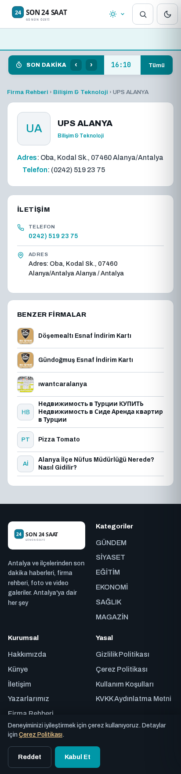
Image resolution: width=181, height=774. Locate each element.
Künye (18, 669)
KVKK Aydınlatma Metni (133, 698)
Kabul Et (77, 756)
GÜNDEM (111, 542)
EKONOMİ (112, 587)
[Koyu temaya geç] (167, 14)
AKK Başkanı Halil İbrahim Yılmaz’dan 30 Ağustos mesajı (122, 65)
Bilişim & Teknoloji (80, 92)
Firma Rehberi (27, 92)
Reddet (29, 756)
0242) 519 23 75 (53, 235)
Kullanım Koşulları (125, 684)
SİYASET (110, 557)
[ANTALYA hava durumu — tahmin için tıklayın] (117, 14)
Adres (27, 157)
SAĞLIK (108, 602)
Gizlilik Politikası (122, 654)
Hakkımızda (27, 654)
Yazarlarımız (28, 698)
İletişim (19, 684)
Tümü (156, 65)
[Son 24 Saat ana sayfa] (52, 14)
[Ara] (142, 14)
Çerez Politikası (122, 669)
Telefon (34, 170)
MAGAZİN (112, 617)
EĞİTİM (108, 572)
